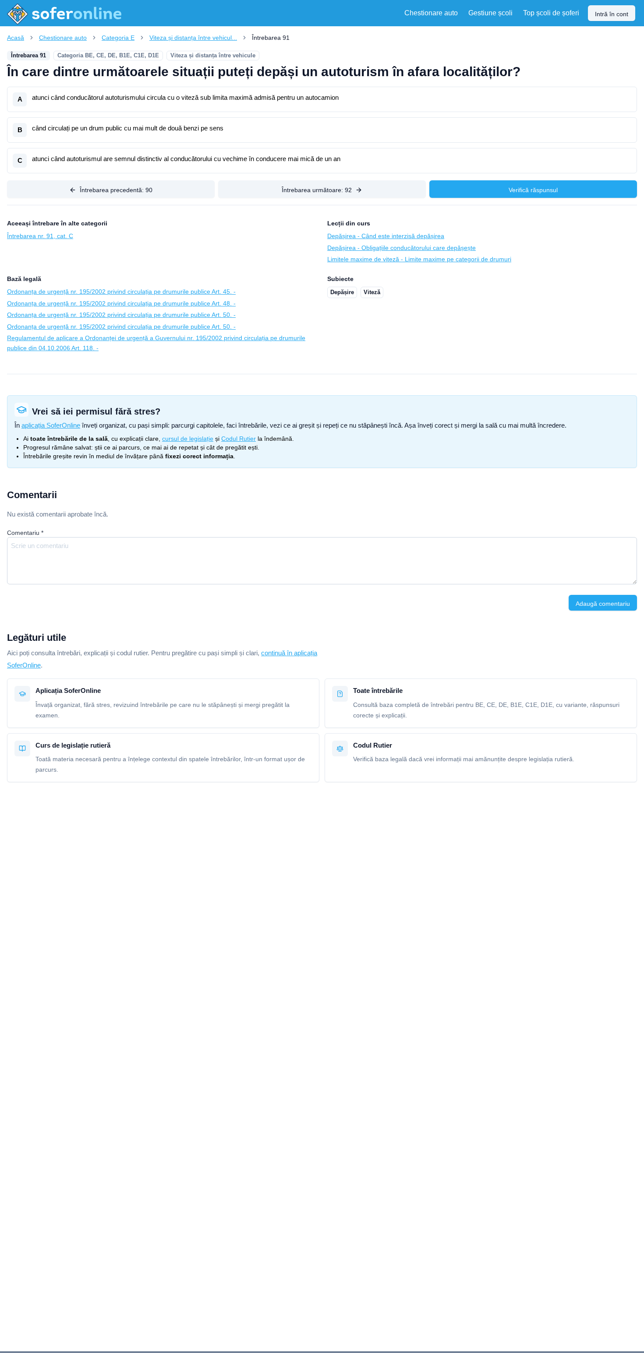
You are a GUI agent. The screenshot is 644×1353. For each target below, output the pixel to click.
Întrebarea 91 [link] (271, 37)
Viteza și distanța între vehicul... (193, 37)
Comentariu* (25, 532)
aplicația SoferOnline (50, 425)
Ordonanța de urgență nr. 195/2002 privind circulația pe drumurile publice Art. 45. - (121, 291)
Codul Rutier (238, 438)
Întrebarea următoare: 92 (317, 189)
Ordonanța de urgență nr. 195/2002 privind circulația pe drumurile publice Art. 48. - (121, 303)
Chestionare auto (63, 37)
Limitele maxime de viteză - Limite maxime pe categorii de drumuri (419, 259)
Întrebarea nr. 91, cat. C (40, 235)
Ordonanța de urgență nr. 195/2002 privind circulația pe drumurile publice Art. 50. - (121, 314)
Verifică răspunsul (533, 189)
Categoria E (118, 37)
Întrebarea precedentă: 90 (116, 189)
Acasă (15, 37)
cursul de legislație (187, 438)
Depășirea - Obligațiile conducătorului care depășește (401, 247)
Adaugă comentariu (603, 603)
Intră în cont (611, 14)
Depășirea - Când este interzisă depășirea (385, 235)
